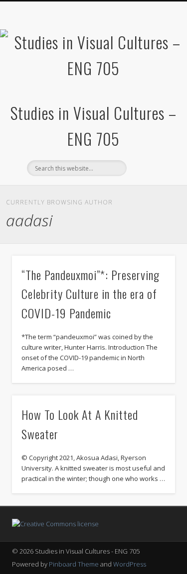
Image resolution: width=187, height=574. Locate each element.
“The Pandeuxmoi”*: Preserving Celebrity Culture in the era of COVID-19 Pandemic (90, 294)
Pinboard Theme (74, 564)
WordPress (129, 564)
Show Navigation (151, 89)
